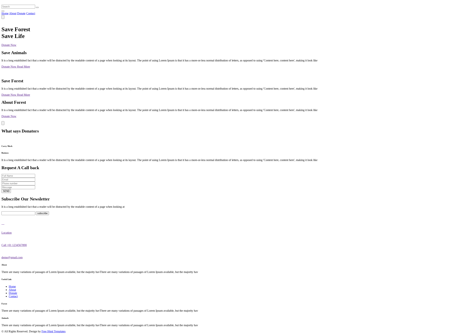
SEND (6, 191)
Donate (21, 13)
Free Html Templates (54, 331)
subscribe (42, 213)
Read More (23, 66)
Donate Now (8, 45)
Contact (30, 13)
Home (5, 13)
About (12, 13)
